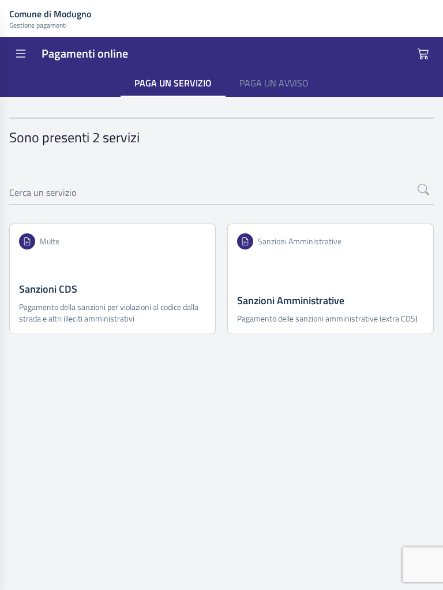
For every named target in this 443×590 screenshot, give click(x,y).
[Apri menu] (20, 53)
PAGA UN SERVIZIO (173, 83)
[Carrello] (423, 53)
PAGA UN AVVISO (274, 83)
